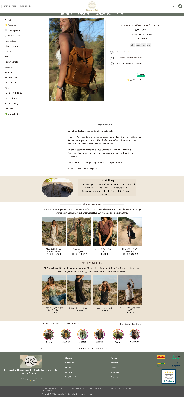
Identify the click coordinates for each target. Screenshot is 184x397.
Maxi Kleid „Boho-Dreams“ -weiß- (53, 250)
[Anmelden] (173, 6)
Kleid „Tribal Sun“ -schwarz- (130, 250)
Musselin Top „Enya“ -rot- (104, 250)
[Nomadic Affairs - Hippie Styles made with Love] (92, 6)
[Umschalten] (40, 349)
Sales (120, 14)
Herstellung (69, 363)
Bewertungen (116, 372)
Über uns (68, 358)
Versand (114, 358)
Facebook (68, 372)
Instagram (69, 367)
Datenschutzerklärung (75, 389)
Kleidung (66, 14)
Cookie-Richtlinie (96, 389)
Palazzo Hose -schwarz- (79, 308)
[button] (52, 98)
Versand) (149, 34)
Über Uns (24, 6)
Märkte (113, 367)
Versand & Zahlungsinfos (118, 389)
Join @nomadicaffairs (130, 324)
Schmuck (83, 14)
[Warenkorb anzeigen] (180, 6)
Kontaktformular (71, 377)
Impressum (115, 377)
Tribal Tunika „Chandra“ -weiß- (130, 309)
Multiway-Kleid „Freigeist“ (79, 250)
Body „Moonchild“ (105, 308)
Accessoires (103, 14)
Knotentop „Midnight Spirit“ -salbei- (54, 309)
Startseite (9, 6)
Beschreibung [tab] (105, 125)
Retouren (114, 363)
